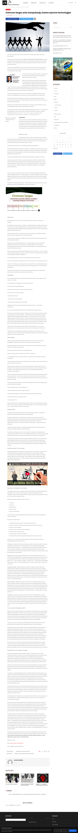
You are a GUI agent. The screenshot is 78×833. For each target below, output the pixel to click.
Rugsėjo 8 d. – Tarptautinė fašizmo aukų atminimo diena (42, 784)
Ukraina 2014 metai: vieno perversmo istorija (62, 75)
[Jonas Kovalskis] (10, 2)
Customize (57, 830)
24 (54, 146)
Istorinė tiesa (42, 2)
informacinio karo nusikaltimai (23, 751)
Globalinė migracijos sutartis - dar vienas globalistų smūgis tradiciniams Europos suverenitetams (29, 794)
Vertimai (55, 127)
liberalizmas (9, 753)
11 (57, 142)
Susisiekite (51, 2)
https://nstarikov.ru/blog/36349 (17, 743)
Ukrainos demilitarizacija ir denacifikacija (61, 122)
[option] (62, 69)
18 (57, 144)
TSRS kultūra (56, 119)
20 (62, 144)
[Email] (2, 66)
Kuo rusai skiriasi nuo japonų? (11, 784)
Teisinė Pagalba (55, 824)
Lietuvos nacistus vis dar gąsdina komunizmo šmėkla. (27, 784)
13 (62, 142)
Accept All (73, 830)
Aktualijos (25, 2)
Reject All (65, 830)
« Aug (54, 148)
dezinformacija (10, 751)
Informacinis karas (58, 104)
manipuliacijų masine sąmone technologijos (24, 753)
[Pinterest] (2, 64)
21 (65, 144)
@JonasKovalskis (32, 822)
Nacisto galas (55, 52)
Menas (55, 96)
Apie (53, 818)
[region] (39, 829)
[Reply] (29, 818)
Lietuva (56, 107)
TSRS (55, 116)
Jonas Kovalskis (9, 15)
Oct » (56, 148)
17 (54, 144)
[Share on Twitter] (2, 61)
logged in (11, 805)
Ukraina (56, 110)
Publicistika (33, 2)
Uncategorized (56, 125)
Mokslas (55, 99)
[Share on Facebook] (2, 58)
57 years (47, 818)
